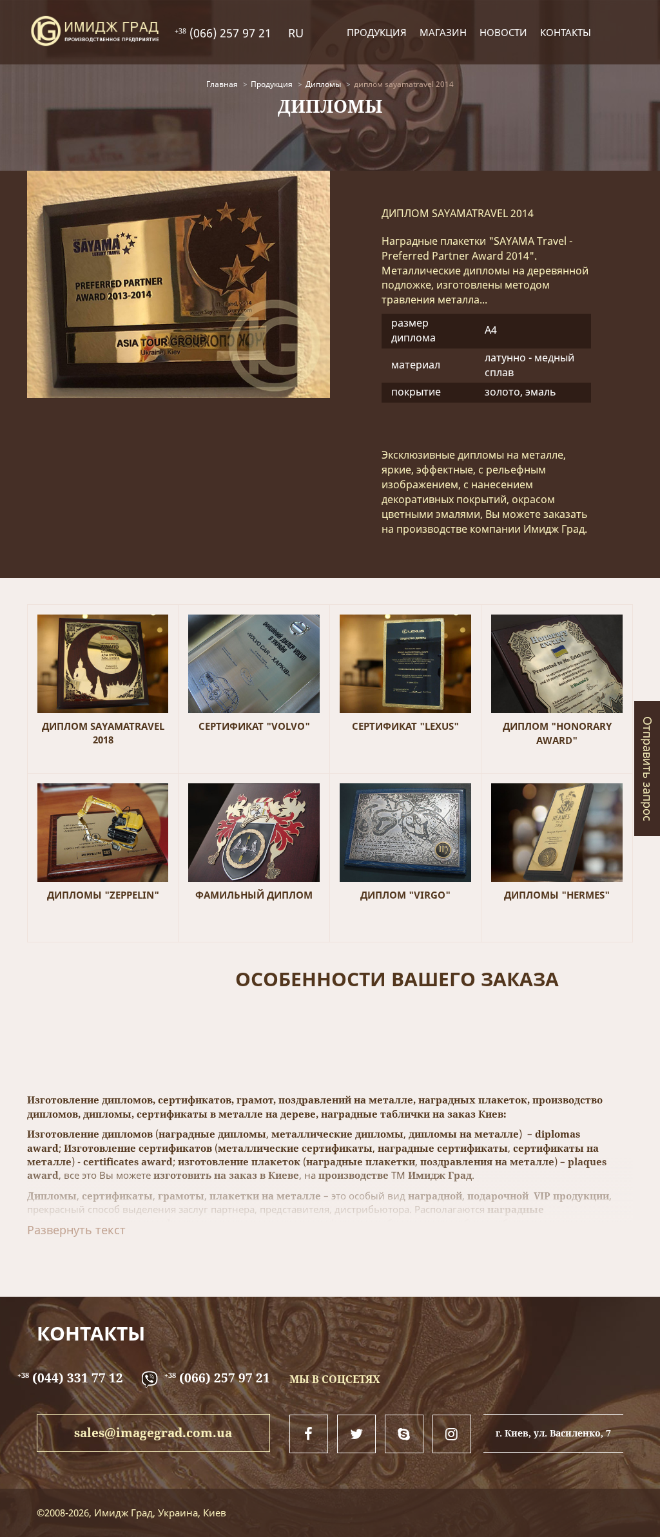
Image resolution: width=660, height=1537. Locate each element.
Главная (222, 84)
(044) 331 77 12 (70, 1378)
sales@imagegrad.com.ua (153, 1432)
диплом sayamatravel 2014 (404, 84)
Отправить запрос (647, 768)
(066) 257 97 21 (228, 33)
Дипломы (323, 84)
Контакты (565, 32)
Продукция (377, 32)
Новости (503, 32)
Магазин (443, 32)
